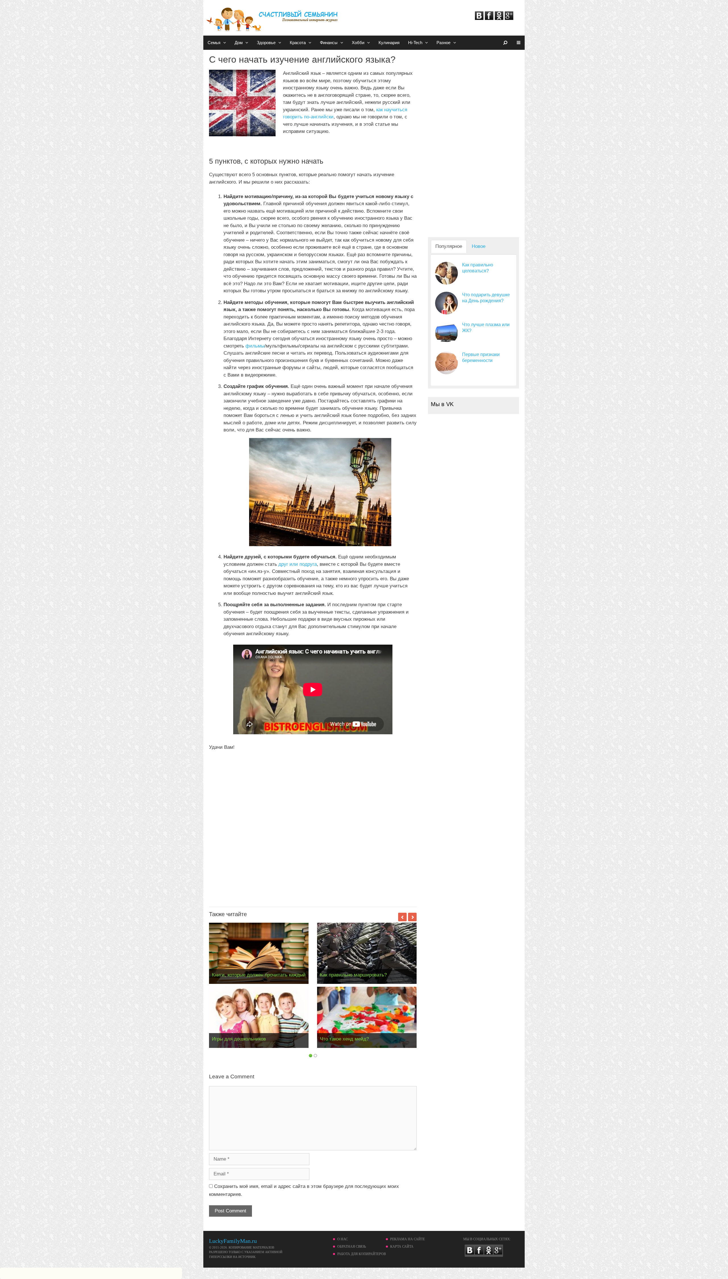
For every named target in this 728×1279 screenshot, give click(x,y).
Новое (478, 246)
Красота (298, 42)
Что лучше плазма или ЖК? (486, 327)
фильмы (254, 346)
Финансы (329, 42)
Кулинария (389, 42)
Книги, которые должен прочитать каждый (259, 975)
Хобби (358, 42)
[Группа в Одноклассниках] (499, 18)
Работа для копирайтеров (361, 1254)
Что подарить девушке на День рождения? (486, 297)
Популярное (448, 246)
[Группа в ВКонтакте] (479, 18)
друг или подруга (297, 564)
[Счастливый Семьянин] (273, 16)
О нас (342, 1239)
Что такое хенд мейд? (344, 1039)
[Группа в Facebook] (489, 18)
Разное (443, 42)
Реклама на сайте (407, 1239)
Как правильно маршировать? (353, 975)
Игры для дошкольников (239, 1039)
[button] (225, 43)
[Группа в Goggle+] (509, 18)
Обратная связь (351, 1247)
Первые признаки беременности (481, 357)
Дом (239, 42)
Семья (214, 42)
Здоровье (266, 42)
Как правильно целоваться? (477, 267)
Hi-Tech (415, 42)
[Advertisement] (312, 826)
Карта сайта (401, 1247)
